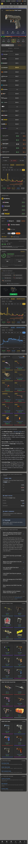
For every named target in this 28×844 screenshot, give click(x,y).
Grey (9, 233)
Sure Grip (16, 6)
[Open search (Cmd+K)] (14, 3)
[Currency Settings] (17, 3)
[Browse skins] (10, 3)
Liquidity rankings (5, 266)
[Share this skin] (2, 10)
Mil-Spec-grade (17, 431)
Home (4, 6)
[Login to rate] (2, 237)
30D (6, 303)
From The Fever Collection (8, 682)
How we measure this (18, 265)
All (23, 303)
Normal (7, 45)
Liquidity (13, 251)
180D (12, 303)
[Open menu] (24, 3)
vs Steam (10, 167)
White (13, 233)
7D (3, 303)
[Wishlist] (21, 3)
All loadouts (21, 357)
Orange (18, 233)
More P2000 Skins (6, 721)
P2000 (11, 6)
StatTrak (19, 45)
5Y (20, 303)
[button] (1, 36)
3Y (17, 303)
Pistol (8, 6)
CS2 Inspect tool (18, 597)
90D (9, 303)
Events (4, 167)
